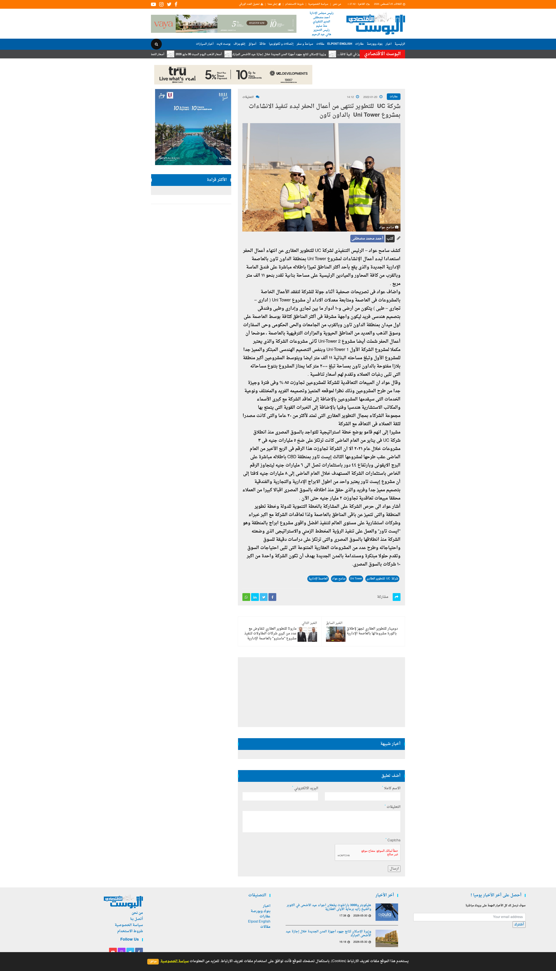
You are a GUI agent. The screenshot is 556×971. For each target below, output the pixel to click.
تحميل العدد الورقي (249, 4)
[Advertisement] (424, 141)
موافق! (153, 961)
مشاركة (382, 597)
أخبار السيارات (204, 44)
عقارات (359, 44)
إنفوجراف (239, 44)
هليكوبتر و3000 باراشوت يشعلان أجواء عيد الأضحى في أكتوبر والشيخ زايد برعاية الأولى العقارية (329, 907)
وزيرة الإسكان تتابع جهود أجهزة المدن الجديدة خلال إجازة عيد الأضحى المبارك (309, 54)
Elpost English (339, 44)
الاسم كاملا (391, 788)
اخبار (389, 44)
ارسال (394, 868)
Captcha (393, 840)
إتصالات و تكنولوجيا (281, 44)
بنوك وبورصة (374, 44)
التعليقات (248, 97)
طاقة (262, 44)
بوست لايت (223, 44)
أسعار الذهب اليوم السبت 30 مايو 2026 (228, 54)
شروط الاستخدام (294, 4)
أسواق (252, 44)
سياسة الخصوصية (318, 4)
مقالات (320, 44)
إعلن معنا (272, 4)
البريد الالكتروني (305, 788)
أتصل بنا (136, 919)
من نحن (337, 4)
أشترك (519, 924)
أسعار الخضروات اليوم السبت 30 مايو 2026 (168, 54)
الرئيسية (400, 44)
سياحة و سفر (305, 44)
